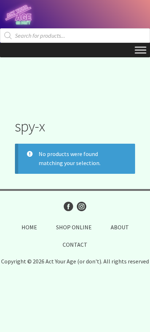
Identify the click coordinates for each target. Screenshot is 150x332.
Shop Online (74, 227)
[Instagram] (81, 206)
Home (29, 227)
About (120, 227)
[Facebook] (68, 206)
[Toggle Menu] (140, 49)
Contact (75, 244)
